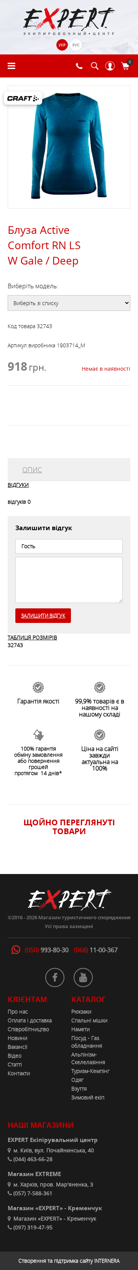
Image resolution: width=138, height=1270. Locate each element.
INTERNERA (107, 1260)
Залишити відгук (43, 615)
